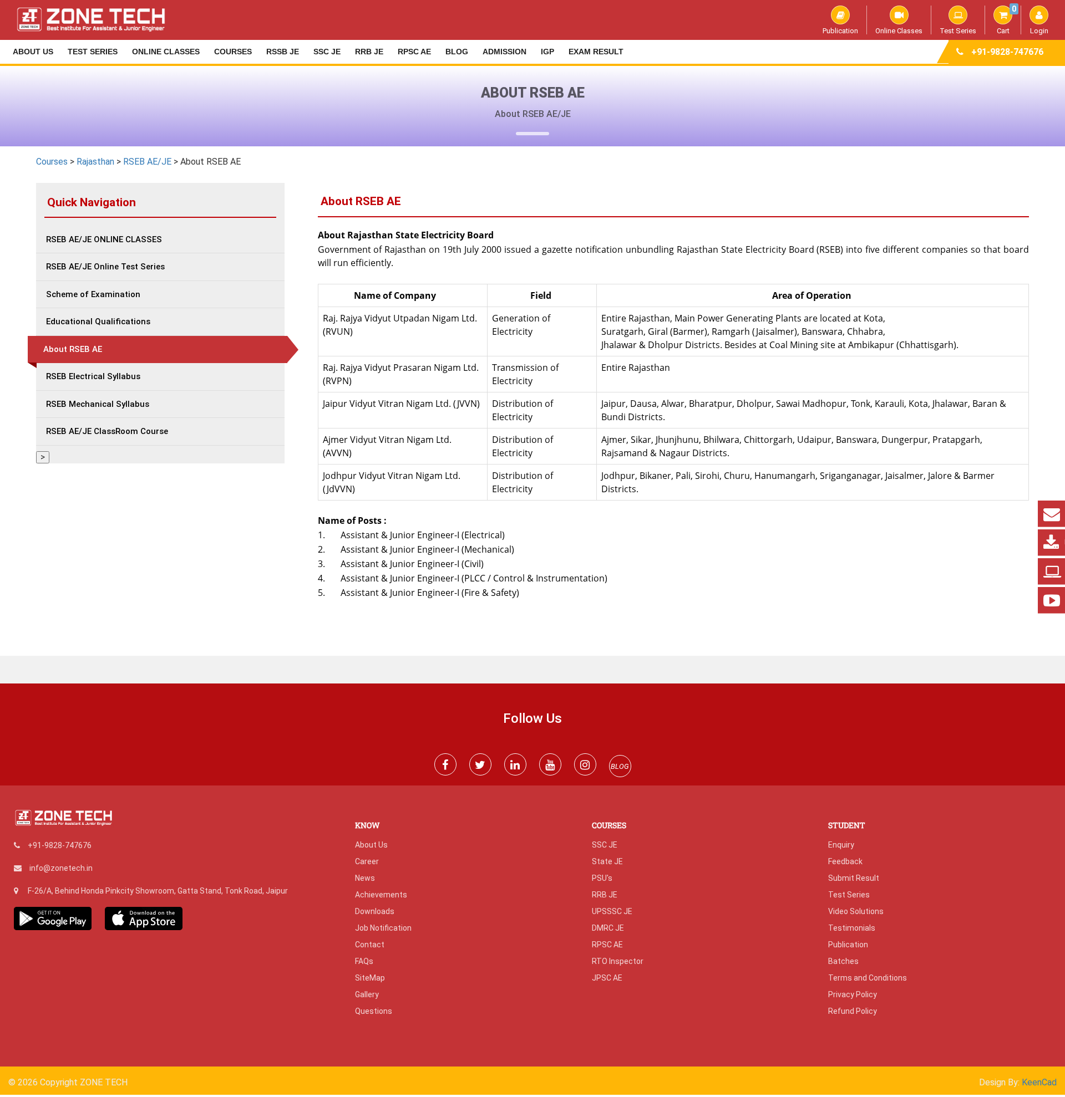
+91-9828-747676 (1007, 52)
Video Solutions (856, 911)
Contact (369, 944)
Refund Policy (852, 1011)
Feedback (845, 861)
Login (1039, 30)
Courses (233, 51)
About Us (33, 51)
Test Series (958, 30)
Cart (1006, 20)
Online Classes (898, 30)
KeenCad (1039, 1082)
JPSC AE (607, 977)
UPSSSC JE (612, 911)
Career (367, 861)
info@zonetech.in (61, 868)
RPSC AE (414, 51)
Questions (373, 1011)
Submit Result (853, 878)
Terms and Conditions (867, 977)
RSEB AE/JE (147, 161)
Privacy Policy (852, 994)
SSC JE (327, 51)
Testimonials (851, 927)
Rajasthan (95, 161)
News (365, 878)
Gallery (367, 994)
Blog (456, 51)
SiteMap (370, 977)
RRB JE (369, 51)
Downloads (374, 911)
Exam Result (596, 51)
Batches (843, 961)
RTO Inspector (617, 961)
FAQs (364, 961)
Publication (840, 30)
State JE (607, 861)
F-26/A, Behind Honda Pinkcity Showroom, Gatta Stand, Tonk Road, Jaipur (158, 890)
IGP (547, 51)
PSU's (602, 878)
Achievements (381, 894)
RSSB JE (282, 51)
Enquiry (841, 844)
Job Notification (383, 927)
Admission (504, 51)
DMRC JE (608, 927)
